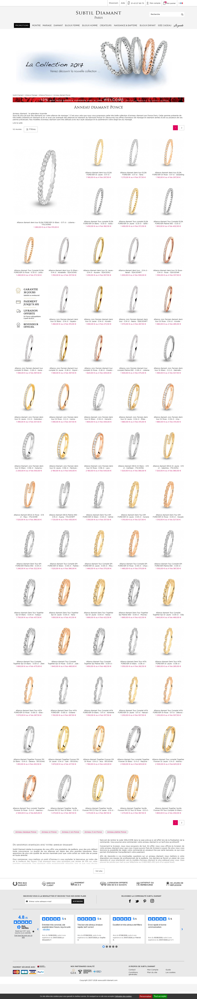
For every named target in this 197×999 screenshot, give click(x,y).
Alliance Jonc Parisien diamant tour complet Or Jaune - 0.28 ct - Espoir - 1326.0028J (64, 370)
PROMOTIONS (22, 25)
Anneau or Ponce (49, 832)
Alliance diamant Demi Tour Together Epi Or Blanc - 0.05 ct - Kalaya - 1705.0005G (29, 615)
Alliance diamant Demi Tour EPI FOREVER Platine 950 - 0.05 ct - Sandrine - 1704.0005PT (29, 566)
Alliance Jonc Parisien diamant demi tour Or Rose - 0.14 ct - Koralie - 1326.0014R (168, 321)
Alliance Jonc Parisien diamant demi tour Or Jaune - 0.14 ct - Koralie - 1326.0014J (98, 321)
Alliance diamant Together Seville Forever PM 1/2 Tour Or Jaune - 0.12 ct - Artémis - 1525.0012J (98, 810)
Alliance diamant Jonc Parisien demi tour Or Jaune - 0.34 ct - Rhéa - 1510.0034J (133, 419)
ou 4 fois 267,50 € (138, 324)
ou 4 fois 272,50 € (103, 324)
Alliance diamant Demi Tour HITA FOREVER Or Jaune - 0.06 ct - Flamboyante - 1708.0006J (168, 664)
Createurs (105, 25)
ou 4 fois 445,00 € (103, 764)
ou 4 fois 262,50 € (138, 666)
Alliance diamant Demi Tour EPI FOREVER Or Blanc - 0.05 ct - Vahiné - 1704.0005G (98, 517)
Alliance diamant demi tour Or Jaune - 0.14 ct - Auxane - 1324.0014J (98, 271)
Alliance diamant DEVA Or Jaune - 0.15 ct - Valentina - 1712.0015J (168, 467)
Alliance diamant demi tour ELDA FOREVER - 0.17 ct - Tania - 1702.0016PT (133, 175)
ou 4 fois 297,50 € (103, 177)
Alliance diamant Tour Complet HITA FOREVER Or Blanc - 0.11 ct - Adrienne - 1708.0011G (98, 712)
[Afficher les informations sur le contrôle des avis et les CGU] (33, 931)
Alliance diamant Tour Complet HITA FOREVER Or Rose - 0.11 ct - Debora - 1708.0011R (168, 712)
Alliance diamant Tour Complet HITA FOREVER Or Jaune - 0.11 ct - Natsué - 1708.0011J (133, 712)
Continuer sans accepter (187, 992)
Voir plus (98, 871)
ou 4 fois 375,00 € (138, 373)
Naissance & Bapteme (125, 25)
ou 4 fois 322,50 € (33, 568)
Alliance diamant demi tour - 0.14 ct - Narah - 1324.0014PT (133, 271)
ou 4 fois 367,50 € (68, 813)
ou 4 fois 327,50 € (138, 520)
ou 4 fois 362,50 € (103, 226)
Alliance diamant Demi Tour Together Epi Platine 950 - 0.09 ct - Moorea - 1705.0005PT (133, 615)
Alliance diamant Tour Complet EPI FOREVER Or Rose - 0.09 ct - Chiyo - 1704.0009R (133, 566)
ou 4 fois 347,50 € (173, 373)
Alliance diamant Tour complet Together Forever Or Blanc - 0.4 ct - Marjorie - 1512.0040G (133, 761)
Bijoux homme (90, 25)
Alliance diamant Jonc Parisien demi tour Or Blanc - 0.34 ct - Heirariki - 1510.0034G (98, 419)
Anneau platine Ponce (116, 832)
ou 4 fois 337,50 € (68, 275)
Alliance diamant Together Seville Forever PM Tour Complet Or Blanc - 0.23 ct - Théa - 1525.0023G (168, 810)
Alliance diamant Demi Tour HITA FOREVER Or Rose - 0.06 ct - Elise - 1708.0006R (29, 712)
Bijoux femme (72, 25)
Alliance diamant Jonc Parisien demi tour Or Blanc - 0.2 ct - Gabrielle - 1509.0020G (168, 370)
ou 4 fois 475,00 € (34, 666)
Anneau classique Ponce (25, 832)
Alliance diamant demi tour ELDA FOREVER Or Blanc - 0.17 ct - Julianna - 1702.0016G (46, 223)
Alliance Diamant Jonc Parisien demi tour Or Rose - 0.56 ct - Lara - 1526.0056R (98, 468)
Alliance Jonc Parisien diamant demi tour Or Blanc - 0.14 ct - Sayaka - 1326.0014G (63, 321)
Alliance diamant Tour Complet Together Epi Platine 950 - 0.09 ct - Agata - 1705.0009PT (98, 664)
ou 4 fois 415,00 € (138, 422)
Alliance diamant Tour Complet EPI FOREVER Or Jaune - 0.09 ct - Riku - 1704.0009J (98, 566)
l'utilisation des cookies (123, 996)
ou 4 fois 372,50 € (138, 226)
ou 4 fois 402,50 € (173, 226)
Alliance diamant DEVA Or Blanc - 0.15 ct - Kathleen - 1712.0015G (133, 467)
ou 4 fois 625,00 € (138, 764)
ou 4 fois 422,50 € (103, 617)
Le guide (178, 25)
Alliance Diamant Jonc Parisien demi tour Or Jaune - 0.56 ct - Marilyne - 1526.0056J (63, 468)
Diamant (58, 25)
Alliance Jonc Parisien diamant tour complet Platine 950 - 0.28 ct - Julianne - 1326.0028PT (133, 370)
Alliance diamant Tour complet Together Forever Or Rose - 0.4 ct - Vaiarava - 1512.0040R (29, 810)
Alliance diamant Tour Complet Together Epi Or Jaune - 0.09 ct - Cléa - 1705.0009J (168, 615)
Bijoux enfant (148, 25)
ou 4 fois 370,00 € (103, 568)
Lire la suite (18, 123)
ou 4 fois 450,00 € (173, 813)
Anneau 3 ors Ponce (93, 832)
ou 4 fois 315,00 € (51, 227)
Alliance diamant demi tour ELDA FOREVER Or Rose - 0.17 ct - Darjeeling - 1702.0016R (168, 175)
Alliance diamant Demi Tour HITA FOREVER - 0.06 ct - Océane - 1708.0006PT (64, 712)
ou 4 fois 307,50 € (103, 275)
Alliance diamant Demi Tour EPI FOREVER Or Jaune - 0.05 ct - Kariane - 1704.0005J (133, 517)
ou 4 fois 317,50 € (138, 177)
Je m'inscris (78, 901)
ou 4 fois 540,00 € (69, 471)
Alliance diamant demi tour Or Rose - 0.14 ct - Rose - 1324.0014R (168, 271)
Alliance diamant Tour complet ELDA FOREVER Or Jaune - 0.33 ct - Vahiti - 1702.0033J (133, 224)
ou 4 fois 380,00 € (138, 471)
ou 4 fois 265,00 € (173, 324)
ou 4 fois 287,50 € (68, 715)
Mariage (47, 25)
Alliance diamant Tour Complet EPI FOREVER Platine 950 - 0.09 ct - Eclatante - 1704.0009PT (168, 566)
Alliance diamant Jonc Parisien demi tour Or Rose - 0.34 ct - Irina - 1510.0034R (168, 419)
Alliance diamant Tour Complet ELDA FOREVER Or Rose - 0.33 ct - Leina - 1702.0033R (29, 272)
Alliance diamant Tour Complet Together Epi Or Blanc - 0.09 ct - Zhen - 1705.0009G (28, 664)
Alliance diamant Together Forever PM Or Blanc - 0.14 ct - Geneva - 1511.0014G (29, 760)
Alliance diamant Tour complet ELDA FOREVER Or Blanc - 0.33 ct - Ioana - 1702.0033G (98, 224)
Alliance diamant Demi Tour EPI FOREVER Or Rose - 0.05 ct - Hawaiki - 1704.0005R (168, 517)
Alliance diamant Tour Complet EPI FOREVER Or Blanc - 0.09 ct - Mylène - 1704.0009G (64, 566)
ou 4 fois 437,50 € (33, 617)
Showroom (113, 3)
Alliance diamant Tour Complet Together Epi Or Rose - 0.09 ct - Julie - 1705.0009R (63, 664)
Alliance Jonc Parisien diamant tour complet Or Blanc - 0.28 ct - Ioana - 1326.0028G (28, 370)
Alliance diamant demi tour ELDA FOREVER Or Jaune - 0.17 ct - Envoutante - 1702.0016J (98, 175)
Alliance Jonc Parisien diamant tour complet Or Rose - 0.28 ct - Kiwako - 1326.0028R (98, 370)
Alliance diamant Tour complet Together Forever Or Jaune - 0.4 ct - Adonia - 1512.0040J (168, 761)
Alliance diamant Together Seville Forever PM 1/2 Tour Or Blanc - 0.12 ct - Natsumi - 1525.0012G (63, 810)
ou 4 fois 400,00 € (103, 422)
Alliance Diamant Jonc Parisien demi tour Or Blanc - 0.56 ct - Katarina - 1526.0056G (28, 468)
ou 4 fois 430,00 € (69, 520)
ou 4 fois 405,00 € (103, 373)
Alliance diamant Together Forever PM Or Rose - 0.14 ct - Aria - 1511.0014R (98, 760)
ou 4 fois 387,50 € (173, 568)
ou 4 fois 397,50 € (33, 373)
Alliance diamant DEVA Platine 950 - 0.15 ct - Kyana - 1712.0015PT (63, 516)
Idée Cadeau (164, 25)
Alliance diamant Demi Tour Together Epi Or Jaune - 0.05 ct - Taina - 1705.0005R (63, 615)
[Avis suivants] (182, 929)
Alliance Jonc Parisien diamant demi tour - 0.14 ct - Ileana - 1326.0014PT (133, 320)
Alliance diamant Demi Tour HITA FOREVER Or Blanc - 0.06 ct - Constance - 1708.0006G (133, 664)
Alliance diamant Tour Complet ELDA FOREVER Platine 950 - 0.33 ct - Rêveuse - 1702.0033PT (168, 224)
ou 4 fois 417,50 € (68, 764)
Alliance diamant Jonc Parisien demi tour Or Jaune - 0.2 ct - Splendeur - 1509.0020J (28, 419)
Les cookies (170, 972)
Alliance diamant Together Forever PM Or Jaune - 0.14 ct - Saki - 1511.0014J (63, 760)
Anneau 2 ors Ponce (70, 832)
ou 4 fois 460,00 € (173, 617)
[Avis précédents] (38, 929)
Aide (123, 3)
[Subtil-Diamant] (99, 15)
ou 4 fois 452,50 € (33, 764)
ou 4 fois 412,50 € (68, 617)
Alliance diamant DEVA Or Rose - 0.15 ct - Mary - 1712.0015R (29, 516)
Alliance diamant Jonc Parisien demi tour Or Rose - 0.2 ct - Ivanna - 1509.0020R (63, 419)
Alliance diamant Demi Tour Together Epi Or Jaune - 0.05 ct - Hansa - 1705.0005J (98, 615)
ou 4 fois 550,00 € (34, 471)
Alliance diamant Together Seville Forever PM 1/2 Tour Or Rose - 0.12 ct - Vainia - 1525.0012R (133, 810)
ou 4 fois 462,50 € (103, 666)
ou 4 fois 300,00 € (138, 275)
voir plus (46, 929)
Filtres (32, 129)
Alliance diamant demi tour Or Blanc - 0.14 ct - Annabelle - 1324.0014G (64, 271)
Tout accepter (160, 996)
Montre (36, 25)
